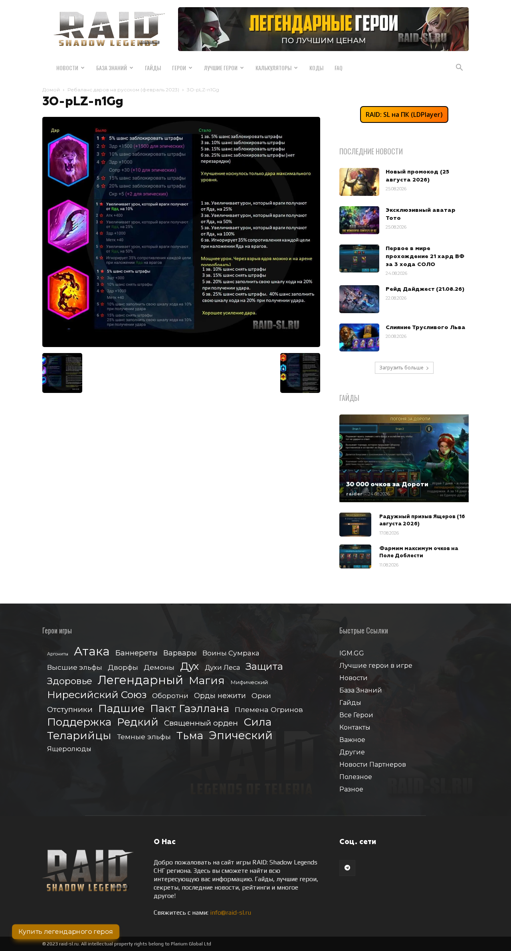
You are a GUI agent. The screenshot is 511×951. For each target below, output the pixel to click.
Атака (92, 651)
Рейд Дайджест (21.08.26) (425, 289)
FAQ (339, 67)
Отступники (70, 709)
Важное (352, 740)
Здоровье (69, 681)
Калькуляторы (273, 67)
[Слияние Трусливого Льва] (359, 337)
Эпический (241, 735)
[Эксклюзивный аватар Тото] (359, 220)
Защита (264, 666)
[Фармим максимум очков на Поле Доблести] (355, 556)
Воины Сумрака (230, 653)
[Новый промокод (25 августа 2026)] (359, 182)
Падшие (121, 708)
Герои (179, 67)
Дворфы (123, 667)
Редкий (137, 722)
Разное (351, 789)
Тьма (189, 735)
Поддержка (79, 722)
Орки (261, 695)
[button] (459, 68)
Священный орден (201, 723)
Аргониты (57, 654)
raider (354, 494)
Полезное (355, 777)
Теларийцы (79, 735)
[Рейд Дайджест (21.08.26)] (359, 299)
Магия (207, 681)
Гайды (153, 67)
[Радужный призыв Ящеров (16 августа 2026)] (355, 525)
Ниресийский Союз (97, 695)
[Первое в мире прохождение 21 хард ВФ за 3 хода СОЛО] (359, 258)
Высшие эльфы (74, 667)
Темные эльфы (144, 736)
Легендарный (140, 680)
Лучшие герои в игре (375, 665)
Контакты (354, 727)
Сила (257, 722)
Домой (51, 90)
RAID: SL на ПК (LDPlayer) (404, 114)
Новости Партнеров (372, 764)
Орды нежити (220, 695)
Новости (67, 67)
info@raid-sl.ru (230, 912)
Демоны (159, 667)
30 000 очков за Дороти (387, 484)
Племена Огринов (269, 709)
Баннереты (136, 653)
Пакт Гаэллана (189, 708)
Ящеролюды (69, 749)
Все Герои (356, 715)
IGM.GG (351, 653)
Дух (189, 666)
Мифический (249, 682)
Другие (352, 752)
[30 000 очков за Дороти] (404, 458)
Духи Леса (222, 667)
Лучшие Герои (221, 67)
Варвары (180, 653)
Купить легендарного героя (65, 931)
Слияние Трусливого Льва (425, 327)
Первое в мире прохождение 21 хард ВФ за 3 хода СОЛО (425, 256)
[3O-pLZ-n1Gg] (181, 345)
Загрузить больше (401, 367)
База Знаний (111, 67)
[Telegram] (347, 868)
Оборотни (170, 696)
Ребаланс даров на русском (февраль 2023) (123, 90)
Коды (316, 67)
